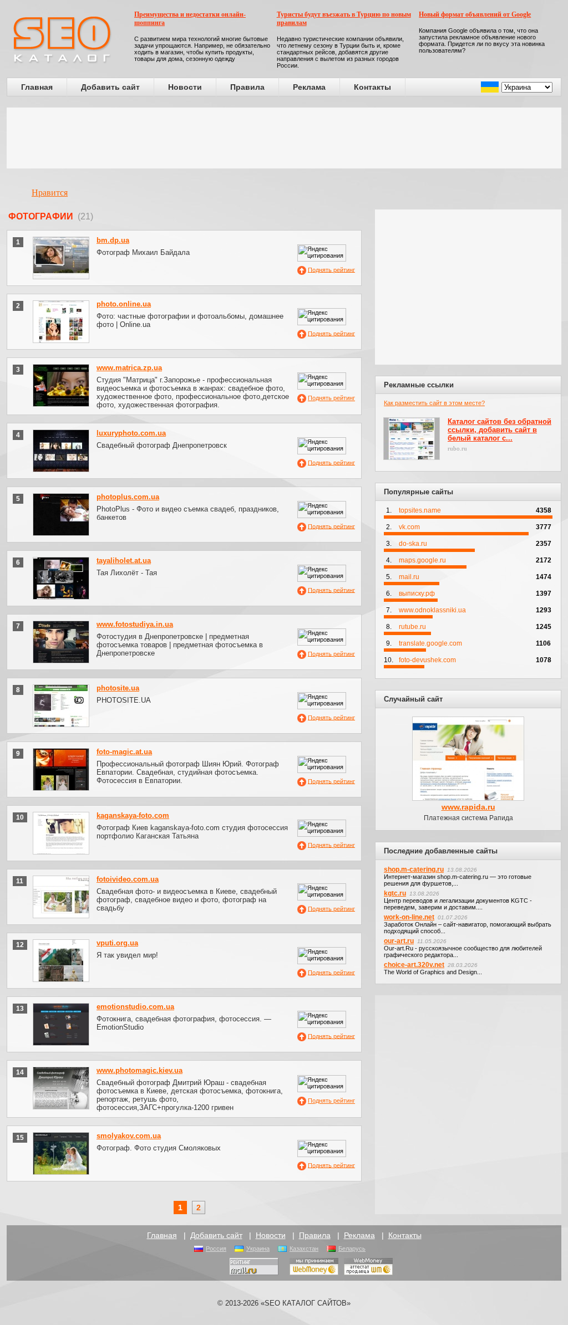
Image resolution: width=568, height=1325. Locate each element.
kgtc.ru (395, 893)
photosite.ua (118, 688)
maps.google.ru (422, 560)
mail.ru (409, 577)
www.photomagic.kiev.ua (139, 1070)
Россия (216, 1248)
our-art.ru (399, 941)
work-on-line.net (409, 917)
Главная (37, 87)
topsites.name (420, 510)
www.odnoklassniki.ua (432, 610)
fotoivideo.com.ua (128, 879)
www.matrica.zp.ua (129, 368)
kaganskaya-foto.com (133, 815)
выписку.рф (417, 593)
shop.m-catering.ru (414, 869)
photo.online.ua (124, 304)
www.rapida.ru (468, 806)
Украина (258, 1248)
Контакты (372, 87)
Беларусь (352, 1248)
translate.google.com (430, 643)
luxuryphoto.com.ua (131, 433)
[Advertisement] (284, 138)
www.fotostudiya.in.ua (135, 624)
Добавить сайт (110, 87)
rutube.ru (412, 627)
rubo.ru (457, 448)
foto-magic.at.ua (124, 752)
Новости (185, 87)
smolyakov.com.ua (129, 1136)
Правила (247, 87)
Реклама (309, 87)
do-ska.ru (413, 544)
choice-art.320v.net (414, 965)
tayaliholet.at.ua (124, 560)
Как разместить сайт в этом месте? (434, 403)
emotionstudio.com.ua (135, 1006)
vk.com (409, 527)
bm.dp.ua (113, 240)
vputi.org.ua (117, 943)
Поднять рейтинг (331, 269)
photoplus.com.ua (128, 497)
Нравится (50, 192)
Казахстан (304, 1248)
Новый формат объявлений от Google (475, 14)
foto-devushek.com (427, 660)
